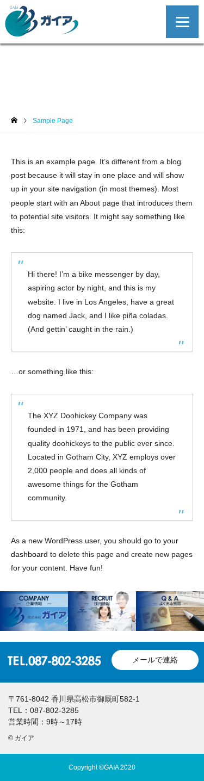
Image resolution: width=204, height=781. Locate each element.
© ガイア (21, 738)
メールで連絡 (155, 659)
